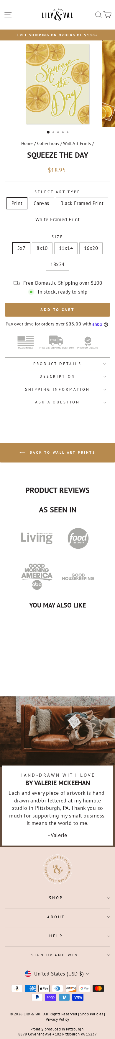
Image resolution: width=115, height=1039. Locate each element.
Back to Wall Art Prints (61, 452)
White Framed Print (57, 219)
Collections (48, 143)
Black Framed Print (82, 203)
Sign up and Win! (56, 954)
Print (17, 203)
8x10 (42, 248)
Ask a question (57, 402)
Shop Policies (91, 1014)
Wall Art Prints (77, 143)
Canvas (41, 203)
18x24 (57, 264)
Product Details (57, 363)
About (56, 916)
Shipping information (57, 389)
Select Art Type (57, 191)
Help (56, 935)
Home (27, 143)
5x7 (21, 248)
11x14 (66, 248)
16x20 (91, 248)
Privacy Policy (57, 1019)
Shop (56, 897)
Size (58, 236)
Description (57, 376)
